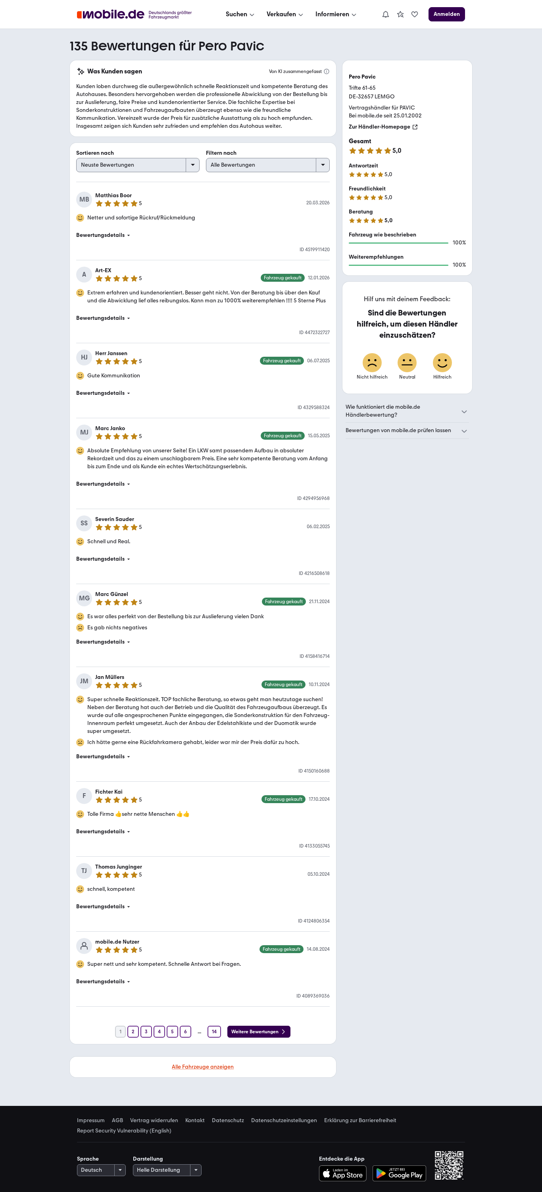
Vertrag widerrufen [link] (154, 1120)
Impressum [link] (91, 1120)
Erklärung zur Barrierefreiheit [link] (360, 1120)
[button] (203, 235)
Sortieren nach (95, 153)
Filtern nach (221, 153)
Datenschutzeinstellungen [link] (284, 1120)
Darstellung (148, 1158)
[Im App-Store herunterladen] (344, 1173)
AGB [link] (117, 1120)
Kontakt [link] (195, 1120)
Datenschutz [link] (228, 1120)
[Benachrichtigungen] (385, 14)
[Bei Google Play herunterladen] (399, 1173)
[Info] (326, 71)
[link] (400, 14)
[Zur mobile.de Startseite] (141, 14)
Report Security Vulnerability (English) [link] (124, 1131)
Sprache (88, 1158)
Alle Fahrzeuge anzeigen (203, 1066)
